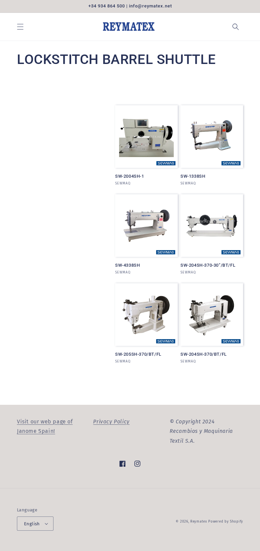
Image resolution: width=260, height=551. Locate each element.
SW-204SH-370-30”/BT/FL (207, 265)
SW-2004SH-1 (129, 176)
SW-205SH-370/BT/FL (138, 354)
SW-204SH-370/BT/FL (203, 354)
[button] (20, 26)
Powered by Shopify (225, 522)
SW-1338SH (192, 176)
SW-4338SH (127, 265)
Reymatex (198, 522)
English (32, 523)
